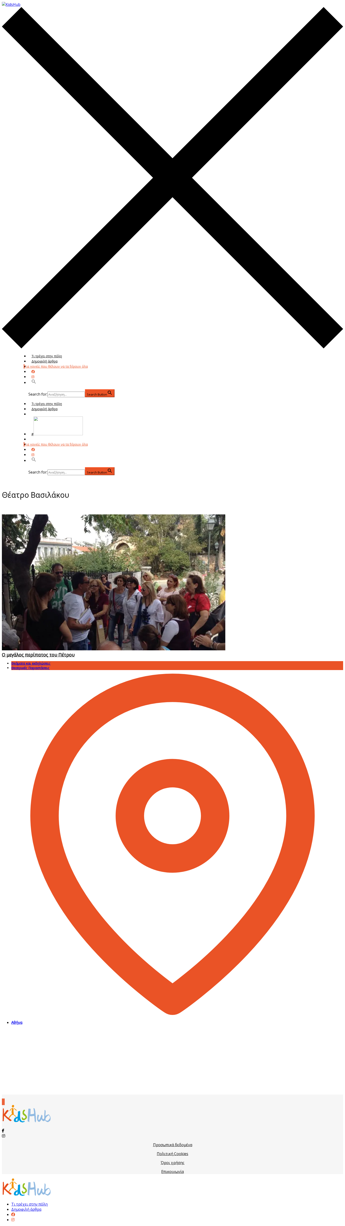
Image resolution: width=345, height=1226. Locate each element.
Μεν (34, 439)
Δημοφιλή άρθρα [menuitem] (26, 1209)
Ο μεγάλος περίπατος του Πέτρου (38, 655)
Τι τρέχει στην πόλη (46, 356)
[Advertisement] (172, 1062)
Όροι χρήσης (172, 1162)
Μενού (36, 414)
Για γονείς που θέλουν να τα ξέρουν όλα (56, 366)
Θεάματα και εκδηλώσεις (30, 663)
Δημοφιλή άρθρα (44, 361)
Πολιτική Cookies (172, 1153)
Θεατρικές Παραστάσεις (30, 668)
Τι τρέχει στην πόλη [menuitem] (29, 1204)
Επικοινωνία (172, 1171)
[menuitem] (13, 1214)
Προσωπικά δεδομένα (172, 1144)
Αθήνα (16, 1022)
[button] (33, 382)
